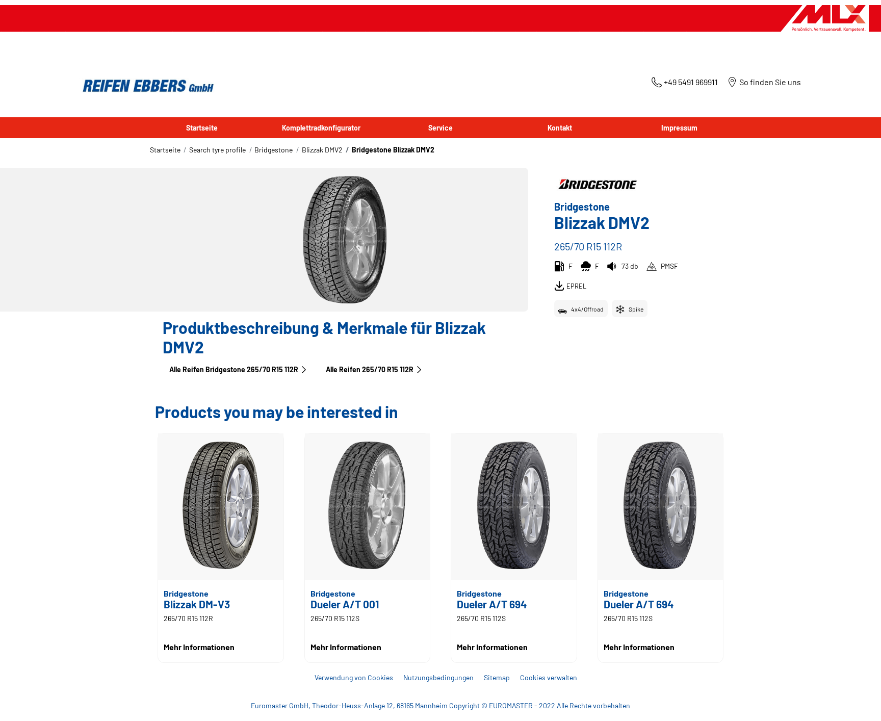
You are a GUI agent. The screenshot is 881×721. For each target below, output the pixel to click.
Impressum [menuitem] (679, 127)
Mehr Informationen (199, 647)
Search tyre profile (217, 149)
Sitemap (497, 677)
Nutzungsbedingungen (438, 677)
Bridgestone (273, 149)
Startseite (165, 149)
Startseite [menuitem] (202, 127)
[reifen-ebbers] (144, 86)
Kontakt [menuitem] (560, 127)
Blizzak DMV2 (322, 149)
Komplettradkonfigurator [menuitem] (321, 127)
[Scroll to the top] (854, 699)
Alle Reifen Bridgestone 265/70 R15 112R (233, 369)
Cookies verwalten (548, 677)
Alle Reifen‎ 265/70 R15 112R (369, 369)
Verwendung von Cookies (354, 677)
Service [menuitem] (440, 127)
